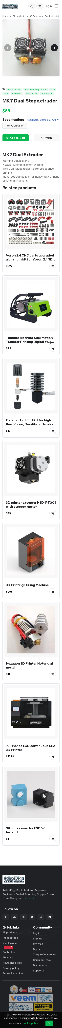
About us (7, 957)
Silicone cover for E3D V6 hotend (25, 830)
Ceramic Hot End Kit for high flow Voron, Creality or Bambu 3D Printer (29, 424)
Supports (38, 970)
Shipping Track (42, 960)
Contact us (8, 952)
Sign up (37, 938)
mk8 (6, 93)
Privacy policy (11, 968)
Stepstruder (47, 93)
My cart (37, 949)
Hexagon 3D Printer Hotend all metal (30, 665)
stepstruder (31, 93)
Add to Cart (17, 137)
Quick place (9, 944)
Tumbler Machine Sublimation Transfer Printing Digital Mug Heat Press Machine (29, 342)
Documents (40, 965)
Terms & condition (13, 973)
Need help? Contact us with (42, 119)
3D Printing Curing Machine (27, 585)
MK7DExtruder (15, 125)
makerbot (17, 93)
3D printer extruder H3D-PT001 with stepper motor (31, 505)
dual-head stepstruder (35, 89)
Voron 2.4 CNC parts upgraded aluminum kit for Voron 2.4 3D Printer (30, 259)
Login (48, 6)
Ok (49, 1023)
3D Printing (35, 16)
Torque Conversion (44, 954)
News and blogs (12, 962)
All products (19, 16)
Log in (36, 933)
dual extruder (13, 89)
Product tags (10, 937)
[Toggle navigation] (56, 6)
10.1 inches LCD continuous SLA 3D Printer (30, 748)
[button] (31, 6)
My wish (38, 943)
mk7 (53, 89)
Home (5, 16)
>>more (29, 898)
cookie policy (30, 1023)
